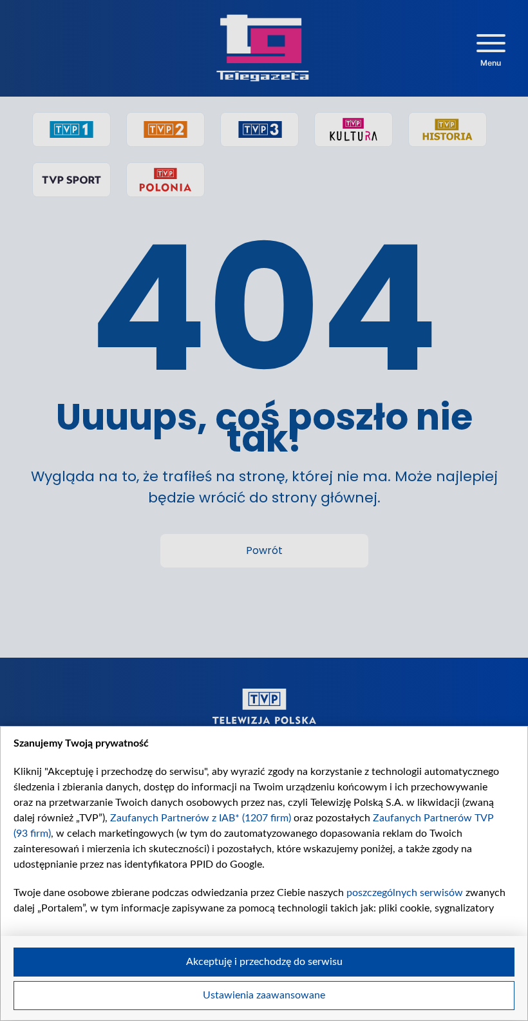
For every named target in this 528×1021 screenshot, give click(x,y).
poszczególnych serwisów (404, 893)
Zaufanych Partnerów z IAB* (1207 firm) (200, 818)
